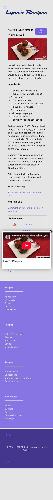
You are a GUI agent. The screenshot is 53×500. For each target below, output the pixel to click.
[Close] (51, 231)
